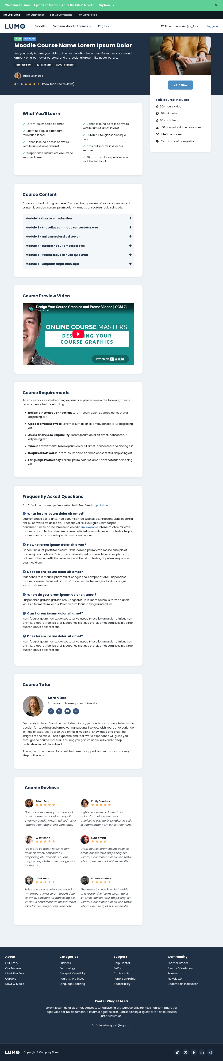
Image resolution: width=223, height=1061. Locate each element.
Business (65, 963)
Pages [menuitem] (102, 26)
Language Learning (72, 984)
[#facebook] (194, 1052)
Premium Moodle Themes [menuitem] (70, 26)
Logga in (212, 26)
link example (89, 527)
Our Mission (13, 968)
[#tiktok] (177, 1052)
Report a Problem (126, 979)
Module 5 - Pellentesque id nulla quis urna (57, 254)
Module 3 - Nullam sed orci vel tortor (53, 236)
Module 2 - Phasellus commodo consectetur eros (62, 227)
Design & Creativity (72, 973)
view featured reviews (58, 84)
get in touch (103, 505)
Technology (67, 968)
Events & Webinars (181, 968)
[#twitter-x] (185, 1052)
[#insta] (210, 1052)
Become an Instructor (183, 984)
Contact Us (121, 973)
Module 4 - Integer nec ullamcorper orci (55, 245)
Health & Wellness (71, 979)
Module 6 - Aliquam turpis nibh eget (52, 264)
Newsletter (175, 979)
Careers (10, 979)
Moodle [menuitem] (40, 26)
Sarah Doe (36, 76)
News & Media (14, 984)
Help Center (122, 963)
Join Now (180, 85)
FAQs (117, 968)
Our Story (11, 963)
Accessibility (122, 984)
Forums (173, 973)
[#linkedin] (202, 1052)
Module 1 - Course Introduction (49, 218)
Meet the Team (15, 973)
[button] (179, 26)
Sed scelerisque (130, 1012)
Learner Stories (178, 963)
